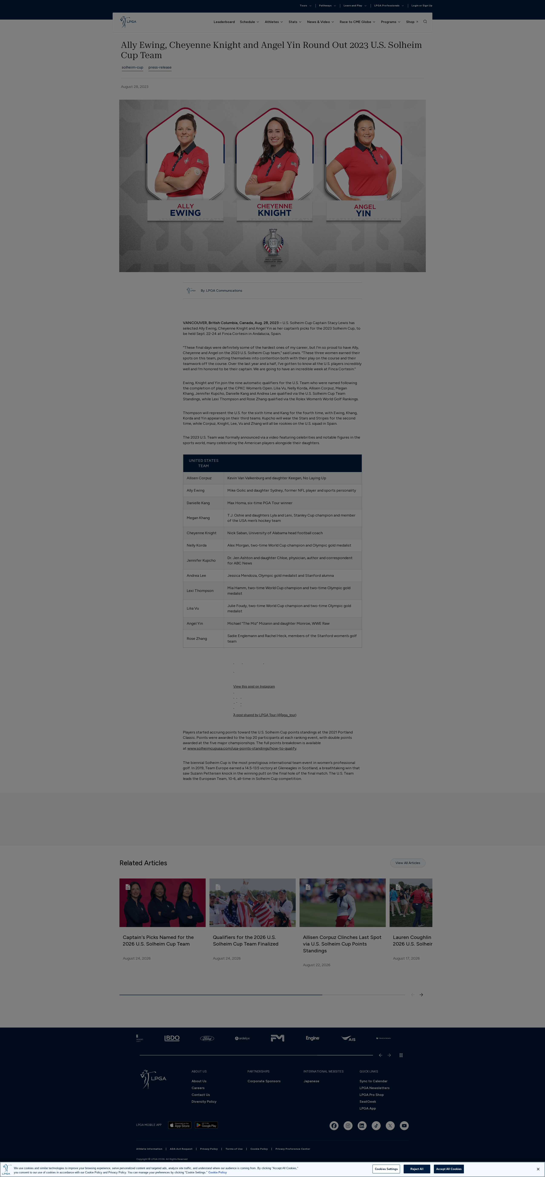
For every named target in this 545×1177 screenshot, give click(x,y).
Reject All (416, 1169)
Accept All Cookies (449, 1169)
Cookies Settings (386, 1169)
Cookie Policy (217, 1172)
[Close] (538, 1169)
